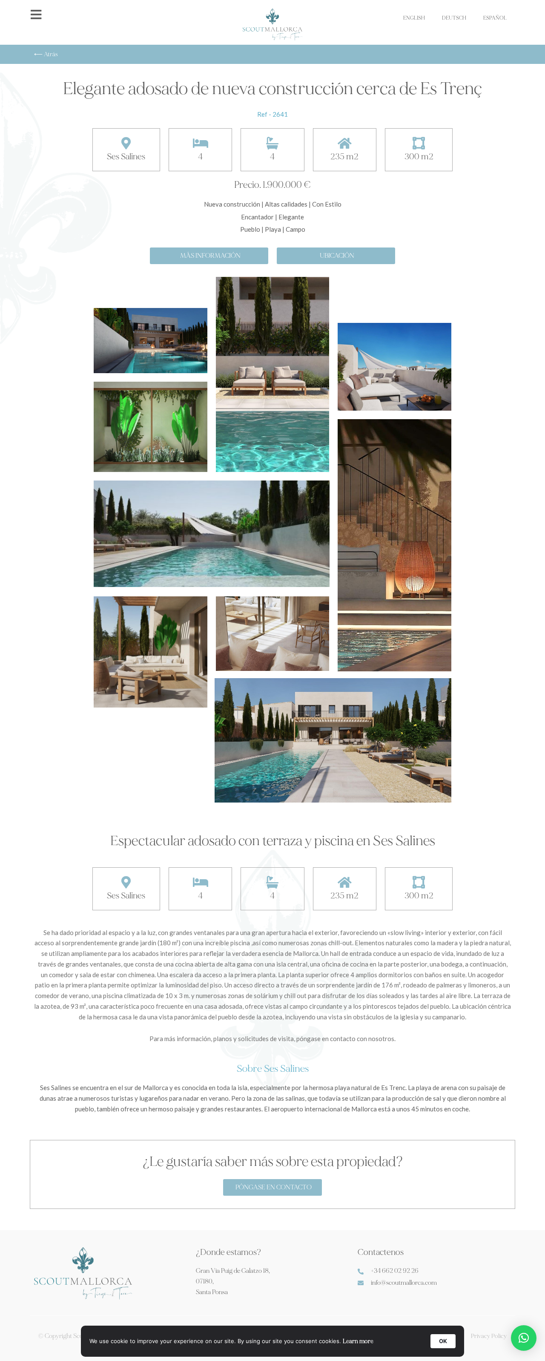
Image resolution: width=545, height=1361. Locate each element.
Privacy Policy (489, 1336)
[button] (523, 1338)
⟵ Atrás (46, 54)
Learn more (358, 1341)
